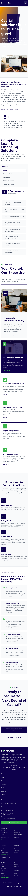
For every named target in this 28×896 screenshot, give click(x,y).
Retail (2, 850)
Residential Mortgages (8, 184)
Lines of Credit (6, 177)
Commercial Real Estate (9, 173)
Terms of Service (18, 886)
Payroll (2, 834)
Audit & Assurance (18, 834)
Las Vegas (3, 875)
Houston (16, 871)
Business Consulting (5, 836)
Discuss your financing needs (9, 109)
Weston (15, 862)
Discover (5, 394)
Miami (15, 861)
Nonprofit (16, 852)
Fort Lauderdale (4, 861)
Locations (3, 791)
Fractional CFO (17, 832)
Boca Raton (3, 862)
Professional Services (18, 847)
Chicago (2, 871)
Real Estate (16, 845)
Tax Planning (16, 830)
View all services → (5, 839)
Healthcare (3, 845)
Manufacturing (4, 848)
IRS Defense (16, 836)
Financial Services (4, 852)
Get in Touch (6, 370)
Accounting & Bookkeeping (6, 830)
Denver (15, 873)
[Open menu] (25, 2)
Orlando (16, 864)
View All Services (14, 737)
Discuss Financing (9, 335)
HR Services (16, 837)
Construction (3, 847)
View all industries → (5, 854)
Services (3, 780)
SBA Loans (5, 170)
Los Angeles (16, 870)
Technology (16, 850)
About (2, 787)
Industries (3, 784)
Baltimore (16, 875)
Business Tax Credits (5, 837)
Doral (2, 864)
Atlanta (2, 873)
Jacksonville (16, 866)
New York (3, 870)
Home (2, 777)
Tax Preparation (4, 832)
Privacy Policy (9, 886)
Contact (3, 794)
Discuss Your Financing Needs (14, 730)
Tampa (2, 866)
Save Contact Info (14, 822)
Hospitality (16, 848)
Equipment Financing (8, 180)
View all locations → (5, 877)
